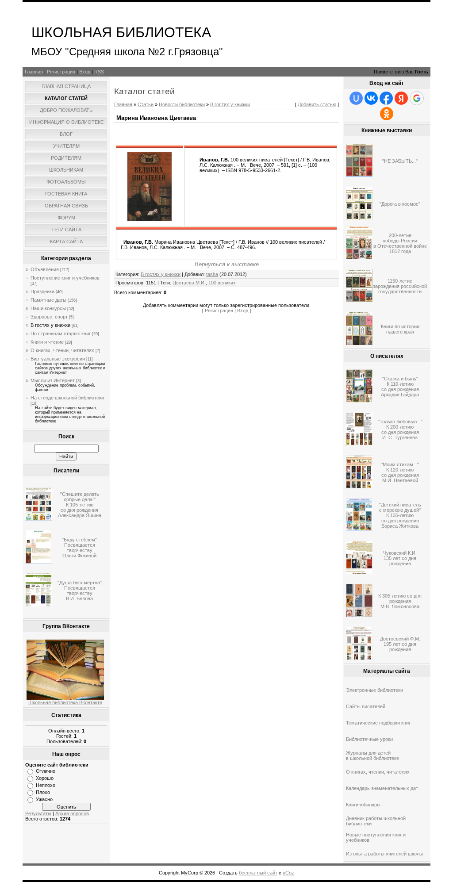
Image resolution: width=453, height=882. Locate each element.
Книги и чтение (47, 342)
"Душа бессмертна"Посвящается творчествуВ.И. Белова (80, 590)
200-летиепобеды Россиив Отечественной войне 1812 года (400, 243)
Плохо (43, 792)
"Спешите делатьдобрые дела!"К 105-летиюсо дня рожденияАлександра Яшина (79, 504)
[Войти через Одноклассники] (386, 113)
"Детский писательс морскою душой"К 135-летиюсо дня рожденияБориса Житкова (400, 515)
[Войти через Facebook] (386, 98)
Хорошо (45, 778)
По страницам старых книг (61, 333)
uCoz (288, 872)
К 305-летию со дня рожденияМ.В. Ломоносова (400, 601)
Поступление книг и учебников (65, 277)
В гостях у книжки (50, 325)
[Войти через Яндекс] (401, 98)
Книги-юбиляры (363, 804)
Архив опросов (72, 813)
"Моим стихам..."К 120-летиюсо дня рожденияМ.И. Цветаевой (400, 472)
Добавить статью (317, 104)
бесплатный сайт (258, 872)
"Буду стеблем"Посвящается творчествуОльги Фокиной (79, 547)
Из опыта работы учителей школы (384, 853)
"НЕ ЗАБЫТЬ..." (400, 161)
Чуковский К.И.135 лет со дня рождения (400, 558)
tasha (212, 274)
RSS (99, 71)
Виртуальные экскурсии (58, 358)
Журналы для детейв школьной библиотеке (372, 755)
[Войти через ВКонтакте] (371, 98)
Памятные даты (48, 300)
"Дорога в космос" (400, 204)
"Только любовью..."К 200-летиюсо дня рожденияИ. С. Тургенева (400, 429)
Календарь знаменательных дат (382, 788)
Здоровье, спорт (49, 316)
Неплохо (45, 785)
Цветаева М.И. (189, 282)
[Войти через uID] (356, 98)
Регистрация (61, 71)
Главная (34, 71)
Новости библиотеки (182, 104)
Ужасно (44, 799)
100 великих (222, 282)
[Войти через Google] (417, 98)
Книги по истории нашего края (400, 329)
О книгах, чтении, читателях (62, 350)
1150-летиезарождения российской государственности (400, 286)
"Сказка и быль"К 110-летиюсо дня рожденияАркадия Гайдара (400, 386)
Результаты (38, 813)
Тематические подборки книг (378, 722)
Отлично (45, 771)
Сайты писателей (365, 706)
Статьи (146, 104)
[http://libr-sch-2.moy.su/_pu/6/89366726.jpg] (149, 219)
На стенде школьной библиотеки (67, 397)
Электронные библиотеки (374, 690)
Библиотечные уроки (369, 739)
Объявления (45, 269)
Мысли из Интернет (53, 380)
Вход (84, 71)
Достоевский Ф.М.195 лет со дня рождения (400, 644)
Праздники (42, 291)
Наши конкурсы (48, 308)
